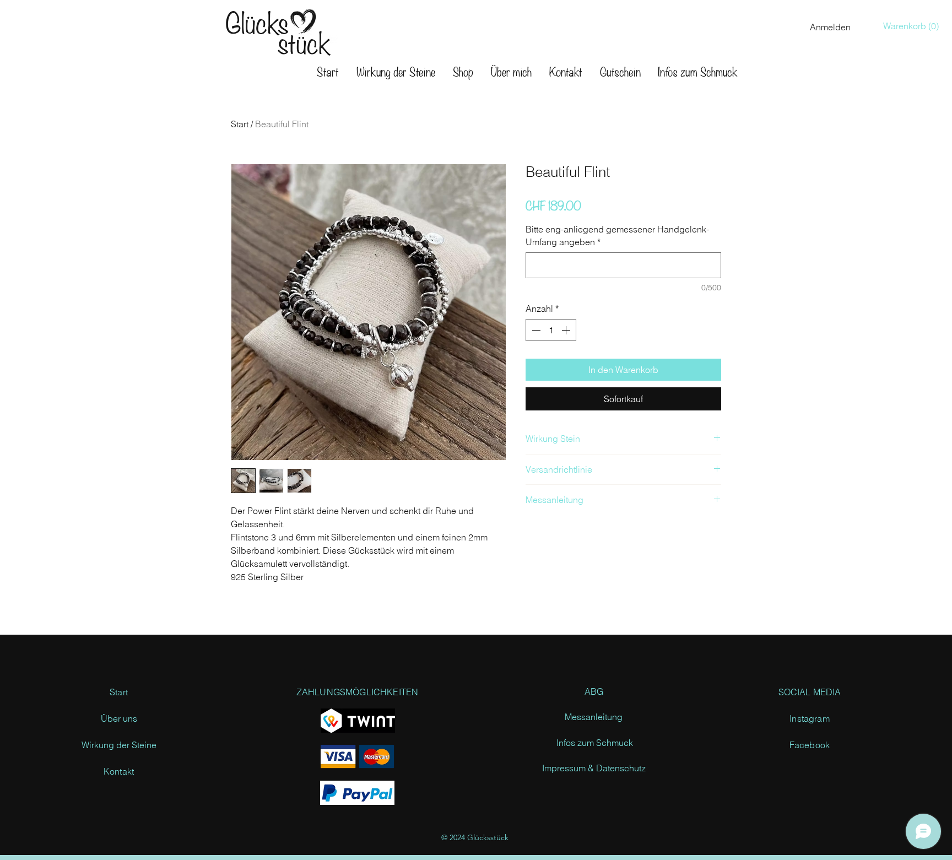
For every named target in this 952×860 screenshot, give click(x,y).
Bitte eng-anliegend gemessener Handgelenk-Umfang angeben (617, 235)
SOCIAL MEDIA (809, 691)
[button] (913, 26)
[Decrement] (535, 330)
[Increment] (567, 330)
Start (239, 123)
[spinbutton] (551, 330)
